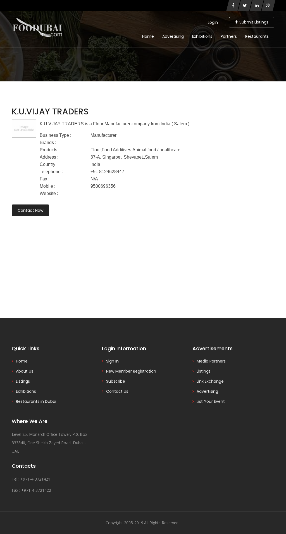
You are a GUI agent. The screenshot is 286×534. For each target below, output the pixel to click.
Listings (23, 381)
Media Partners (211, 361)
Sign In (112, 361)
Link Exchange (210, 381)
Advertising (173, 36)
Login (213, 22)
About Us (24, 371)
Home (148, 36)
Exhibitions (202, 36)
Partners (229, 36)
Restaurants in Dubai (36, 401)
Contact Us (117, 391)
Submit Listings (253, 22)
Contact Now (30, 210)
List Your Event (211, 401)
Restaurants (257, 36)
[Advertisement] (143, 259)
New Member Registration (131, 371)
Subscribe (115, 381)
